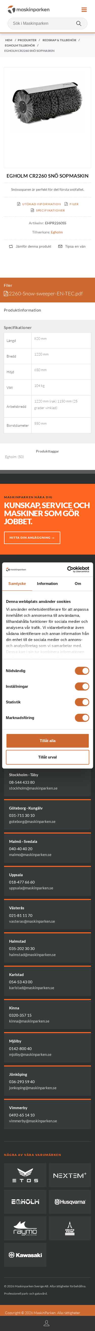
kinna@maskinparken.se (29, 1021)
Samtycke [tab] (17, 583)
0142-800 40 (20, 1048)
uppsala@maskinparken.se (31, 888)
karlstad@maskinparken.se (31, 987)
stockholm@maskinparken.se (33, 788)
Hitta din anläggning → (32, 537)
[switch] (82, 686)
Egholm (57, 232)
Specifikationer (50, 210)
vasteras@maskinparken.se (32, 921)
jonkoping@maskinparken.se (32, 1087)
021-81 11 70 (20, 915)
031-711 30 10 (22, 815)
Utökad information (41, 204)
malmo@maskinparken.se (30, 854)
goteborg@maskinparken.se (32, 821)
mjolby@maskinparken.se (30, 1054)
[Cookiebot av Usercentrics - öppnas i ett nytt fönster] (67, 569)
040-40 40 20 (20, 848)
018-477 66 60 (22, 882)
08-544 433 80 (22, 782)
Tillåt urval (47, 757)
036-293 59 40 (22, 1081)
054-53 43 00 (20, 982)
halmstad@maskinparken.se (32, 954)
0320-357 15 (20, 1015)
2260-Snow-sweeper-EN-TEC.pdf (46, 293)
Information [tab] (47, 583)
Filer (74, 204)
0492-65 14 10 (22, 1115)
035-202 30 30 (22, 948)
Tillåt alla (47, 741)
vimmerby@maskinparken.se (33, 1121)
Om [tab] (78, 583)
